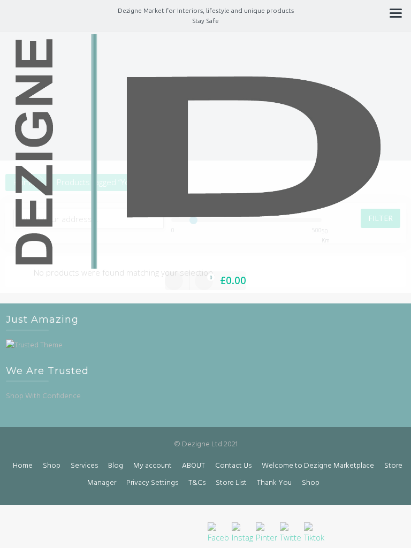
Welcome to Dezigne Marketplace (318, 466)
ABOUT (193, 466)
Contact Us (233, 466)
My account (152, 466)
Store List (231, 483)
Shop (51, 466)
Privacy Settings (152, 483)
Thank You (274, 483)
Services (84, 466)
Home (23, 466)
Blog (115, 466)
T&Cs (197, 483)
